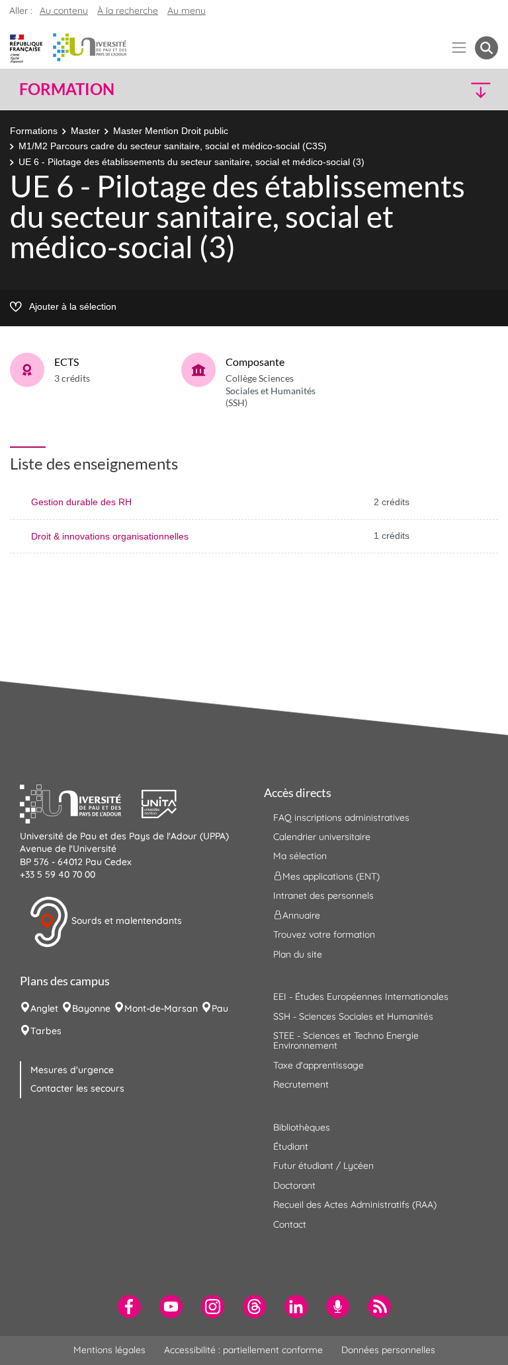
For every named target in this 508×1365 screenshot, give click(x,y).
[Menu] (459, 48)
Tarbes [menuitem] (46, 1031)
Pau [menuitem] (220, 1008)
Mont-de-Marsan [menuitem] (161, 1008)
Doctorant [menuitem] (294, 1185)
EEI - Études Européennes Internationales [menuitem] (360, 996)
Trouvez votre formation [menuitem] (324, 934)
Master (85, 130)
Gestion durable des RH (81, 502)
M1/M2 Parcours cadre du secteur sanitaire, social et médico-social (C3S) (173, 146)
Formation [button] (66, 89)
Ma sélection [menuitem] (300, 856)
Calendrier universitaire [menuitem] (321, 837)
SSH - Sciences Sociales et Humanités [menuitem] (353, 1016)
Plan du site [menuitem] (297, 954)
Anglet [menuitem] (44, 1008)
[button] (440, 89)
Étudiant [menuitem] (290, 1146)
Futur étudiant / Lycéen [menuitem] (323, 1166)
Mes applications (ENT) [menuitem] (331, 876)
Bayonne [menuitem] (91, 1008)
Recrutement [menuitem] (301, 1084)
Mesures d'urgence (72, 1070)
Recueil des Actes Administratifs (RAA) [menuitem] (355, 1204)
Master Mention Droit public (170, 130)
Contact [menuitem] (289, 1224)
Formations (34, 130)
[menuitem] (129, 1306)
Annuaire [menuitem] (301, 915)
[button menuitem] (486, 47)
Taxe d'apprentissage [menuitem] (318, 1065)
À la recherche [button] (127, 11)
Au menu (186, 11)
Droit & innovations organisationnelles (110, 536)
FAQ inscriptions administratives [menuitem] (341, 817)
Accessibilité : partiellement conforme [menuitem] (243, 1350)
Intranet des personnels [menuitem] (323, 895)
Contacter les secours (77, 1088)
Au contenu (64, 11)
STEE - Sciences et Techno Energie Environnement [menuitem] (346, 1040)
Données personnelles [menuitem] (388, 1350)
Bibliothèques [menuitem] (301, 1127)
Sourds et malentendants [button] (125, 921)
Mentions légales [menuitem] (109, 1350)
